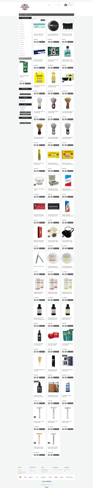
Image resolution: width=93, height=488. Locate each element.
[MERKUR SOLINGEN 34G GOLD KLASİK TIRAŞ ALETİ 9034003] (39, 438)
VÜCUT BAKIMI (22, 53)
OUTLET (31, 14)
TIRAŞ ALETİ (21, 22)
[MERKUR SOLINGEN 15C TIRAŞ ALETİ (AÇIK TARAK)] (39, 413)
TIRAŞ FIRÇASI (22, 24)
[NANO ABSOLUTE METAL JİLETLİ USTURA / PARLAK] (39, 154)
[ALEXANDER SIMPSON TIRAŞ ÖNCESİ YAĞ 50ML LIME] (67, 309)
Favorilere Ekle (21, 83)
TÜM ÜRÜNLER (26, 14)
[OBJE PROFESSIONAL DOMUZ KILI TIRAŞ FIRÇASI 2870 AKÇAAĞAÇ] (67, 103)
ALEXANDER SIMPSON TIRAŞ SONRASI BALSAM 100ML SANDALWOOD (38, 293)
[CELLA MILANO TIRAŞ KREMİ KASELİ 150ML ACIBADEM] (53, 335)
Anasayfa (19, 469)
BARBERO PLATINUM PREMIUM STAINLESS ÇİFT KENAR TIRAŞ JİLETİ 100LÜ (39, 241)
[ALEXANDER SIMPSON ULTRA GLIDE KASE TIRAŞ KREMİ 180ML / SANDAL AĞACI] (53, 258)
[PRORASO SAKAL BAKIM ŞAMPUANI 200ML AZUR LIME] (39, 387)
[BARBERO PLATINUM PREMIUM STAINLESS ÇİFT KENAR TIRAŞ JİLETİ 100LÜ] (39, 232)
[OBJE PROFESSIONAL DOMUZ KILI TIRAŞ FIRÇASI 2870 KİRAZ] (39, 129)
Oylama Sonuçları (25, 114)
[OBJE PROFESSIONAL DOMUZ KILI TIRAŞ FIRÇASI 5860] (53, 103)
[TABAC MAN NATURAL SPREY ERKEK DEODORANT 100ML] (53, 361)
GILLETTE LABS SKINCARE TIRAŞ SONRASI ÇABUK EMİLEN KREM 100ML (53, 35)
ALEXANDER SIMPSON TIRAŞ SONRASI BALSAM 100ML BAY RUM (53, 293)
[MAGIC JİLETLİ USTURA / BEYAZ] (39, 258)
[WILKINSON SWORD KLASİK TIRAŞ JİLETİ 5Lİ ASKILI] (39, 77)
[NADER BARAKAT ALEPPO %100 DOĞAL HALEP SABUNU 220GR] (53, 387)
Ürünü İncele (23, 83)
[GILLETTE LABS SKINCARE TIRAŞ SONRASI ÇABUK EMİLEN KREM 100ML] (53, 25)
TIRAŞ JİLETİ (21, 31)
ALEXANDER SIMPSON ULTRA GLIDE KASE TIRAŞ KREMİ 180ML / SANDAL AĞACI (53, 267)
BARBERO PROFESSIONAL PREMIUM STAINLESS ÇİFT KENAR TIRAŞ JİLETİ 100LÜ (67, 216)
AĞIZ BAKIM (21, 48)
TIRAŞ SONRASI (22, 35)
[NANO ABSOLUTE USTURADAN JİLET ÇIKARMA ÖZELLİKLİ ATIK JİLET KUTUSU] (67, 25)
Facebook (55, 469)
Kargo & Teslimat (32, 470)
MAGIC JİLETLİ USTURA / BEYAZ (39, 266)
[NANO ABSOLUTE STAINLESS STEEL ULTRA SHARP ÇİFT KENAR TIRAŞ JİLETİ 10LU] (53, 154)
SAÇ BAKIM (21, 51)
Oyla (25, 112)
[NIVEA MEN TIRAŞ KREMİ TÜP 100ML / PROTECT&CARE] (39, 51)
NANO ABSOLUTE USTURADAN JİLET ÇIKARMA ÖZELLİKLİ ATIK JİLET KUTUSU (67, 35)
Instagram (60, 469)
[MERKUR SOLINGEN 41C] (53, 413)
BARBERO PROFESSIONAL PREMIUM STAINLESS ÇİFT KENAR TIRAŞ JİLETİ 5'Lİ (67, 190)
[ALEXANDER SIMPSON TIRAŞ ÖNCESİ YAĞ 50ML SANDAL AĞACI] (39, 309)
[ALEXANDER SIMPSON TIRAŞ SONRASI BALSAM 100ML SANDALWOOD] (39, 284)
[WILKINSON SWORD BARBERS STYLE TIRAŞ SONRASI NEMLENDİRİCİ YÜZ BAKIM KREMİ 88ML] (39, 335)
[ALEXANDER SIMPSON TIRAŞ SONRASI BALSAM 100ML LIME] (67, 284)
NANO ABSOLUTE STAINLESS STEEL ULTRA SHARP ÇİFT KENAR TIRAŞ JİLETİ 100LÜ (67, 164)
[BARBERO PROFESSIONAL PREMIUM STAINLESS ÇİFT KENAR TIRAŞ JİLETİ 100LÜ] (67, 206)
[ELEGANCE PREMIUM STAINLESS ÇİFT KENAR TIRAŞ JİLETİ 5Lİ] (53, 206)
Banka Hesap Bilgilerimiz (22, 472)
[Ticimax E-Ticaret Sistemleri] (46, 487)
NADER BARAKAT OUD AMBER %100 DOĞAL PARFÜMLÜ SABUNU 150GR (53, 190)
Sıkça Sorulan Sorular (44, 472)
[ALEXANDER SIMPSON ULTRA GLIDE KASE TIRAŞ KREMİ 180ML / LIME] (67, 258)
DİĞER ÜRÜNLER (22, 55)
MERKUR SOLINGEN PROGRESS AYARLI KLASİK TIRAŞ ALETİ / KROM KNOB (53, 448)
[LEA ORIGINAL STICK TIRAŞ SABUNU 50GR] (67, 387)
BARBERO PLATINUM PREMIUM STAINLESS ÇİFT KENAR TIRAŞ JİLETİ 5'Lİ (39, 216)
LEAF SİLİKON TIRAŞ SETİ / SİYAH (67, 85)
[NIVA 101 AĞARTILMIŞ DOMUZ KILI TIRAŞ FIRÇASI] (39, 361)
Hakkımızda (20, 470)
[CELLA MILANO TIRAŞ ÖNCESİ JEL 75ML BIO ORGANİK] (67, 335)
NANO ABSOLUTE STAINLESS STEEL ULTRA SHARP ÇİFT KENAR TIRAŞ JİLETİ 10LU (53, 164)
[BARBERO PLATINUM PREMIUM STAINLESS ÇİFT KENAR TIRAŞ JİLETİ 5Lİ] (39, 206)
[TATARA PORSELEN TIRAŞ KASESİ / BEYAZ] (39, 180)
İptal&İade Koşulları (44, 470)
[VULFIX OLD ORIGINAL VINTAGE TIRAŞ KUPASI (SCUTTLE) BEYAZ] (53, 232)
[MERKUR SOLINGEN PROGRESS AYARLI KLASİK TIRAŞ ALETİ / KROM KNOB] (53, 438)
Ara (25, 94)
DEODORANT (22, 44)
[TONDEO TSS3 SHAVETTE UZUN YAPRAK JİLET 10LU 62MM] (39, 25)
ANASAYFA (21, 14)
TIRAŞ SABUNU (22, 27)
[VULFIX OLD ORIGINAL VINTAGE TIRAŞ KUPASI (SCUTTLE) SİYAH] (67, 232)
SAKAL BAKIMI (22, 42)
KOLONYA (21, 46)
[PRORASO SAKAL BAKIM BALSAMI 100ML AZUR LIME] (67, 361)
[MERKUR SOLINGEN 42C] (67, 413)
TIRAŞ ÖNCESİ (22, 33)
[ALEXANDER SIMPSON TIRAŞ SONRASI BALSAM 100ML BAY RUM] (53, 284)
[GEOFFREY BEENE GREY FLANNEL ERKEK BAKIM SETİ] (53, 51)
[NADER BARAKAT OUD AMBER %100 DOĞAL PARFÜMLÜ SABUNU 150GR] (53, 180)
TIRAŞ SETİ (21, 40)
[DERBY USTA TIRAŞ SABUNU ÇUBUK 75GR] (25, 67)
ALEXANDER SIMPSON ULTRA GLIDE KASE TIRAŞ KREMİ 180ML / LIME (67, 267)
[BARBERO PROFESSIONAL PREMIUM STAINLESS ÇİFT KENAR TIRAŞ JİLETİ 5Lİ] (67, 180)
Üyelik (31, 469)
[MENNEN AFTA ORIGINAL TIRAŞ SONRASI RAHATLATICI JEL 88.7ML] (67, 51)
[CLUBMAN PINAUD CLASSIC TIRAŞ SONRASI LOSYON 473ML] (53, 77)
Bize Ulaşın (20, 473)
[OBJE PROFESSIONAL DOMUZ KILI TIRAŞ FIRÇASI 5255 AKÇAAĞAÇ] (53, 129)
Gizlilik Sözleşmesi (44, 469)
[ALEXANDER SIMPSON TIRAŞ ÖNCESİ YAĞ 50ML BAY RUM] (53, 309)
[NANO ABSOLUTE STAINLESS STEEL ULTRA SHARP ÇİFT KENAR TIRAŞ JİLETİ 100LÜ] (67, 154)
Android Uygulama (67, 469)
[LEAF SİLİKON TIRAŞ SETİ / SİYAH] (67, 77)
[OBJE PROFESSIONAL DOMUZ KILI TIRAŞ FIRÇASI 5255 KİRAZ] (67, 129)
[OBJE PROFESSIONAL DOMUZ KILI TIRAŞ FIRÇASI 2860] (39, 103)
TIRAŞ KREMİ (22, 29)
